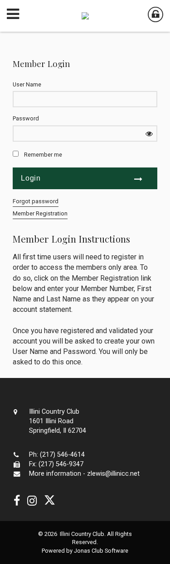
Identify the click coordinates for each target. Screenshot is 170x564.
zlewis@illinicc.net (113, 474)
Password (26, 118)
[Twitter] (49, 500)
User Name (27, 84)
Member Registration (40, 213)
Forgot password (35, 201)
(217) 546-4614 (62, 455)
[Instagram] (32, 500)
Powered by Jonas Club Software (85, 550)
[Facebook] (17, 500)
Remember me (43, 154)
